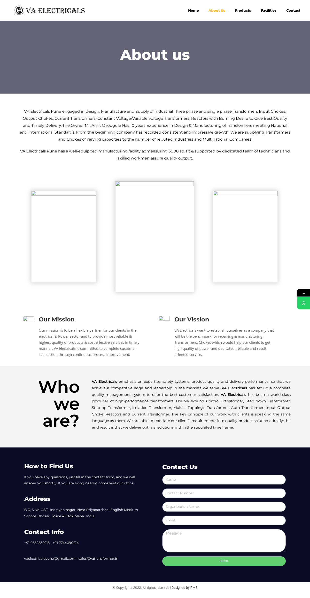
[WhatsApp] (303, 302)
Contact (293, 10)
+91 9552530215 (37, 543)
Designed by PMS (184, 588)
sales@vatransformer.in (98, 558)
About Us (217, 10)
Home (193, 10)
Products (243, 10)
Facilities (269, 10)
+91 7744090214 (66, 543)
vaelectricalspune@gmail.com (50, 558)
